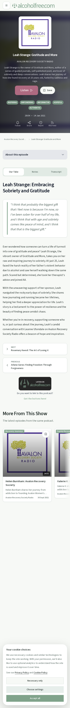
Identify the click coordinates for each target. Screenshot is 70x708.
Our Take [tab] (13, 172)
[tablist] (35, 171)
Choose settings (35, 689)
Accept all (35, 698)
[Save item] (45, 434)
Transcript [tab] (56, 172)
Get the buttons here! (35, 398)
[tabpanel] (35, 256)
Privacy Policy (22, 672)
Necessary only (35, 680)
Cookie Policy (40, 672)
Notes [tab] (35, 172)
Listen (24, 90)
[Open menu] (6, 5)
